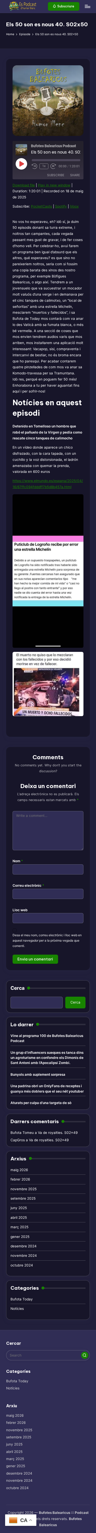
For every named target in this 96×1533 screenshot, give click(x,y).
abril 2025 (18, 1217)
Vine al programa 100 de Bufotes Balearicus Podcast (46, 1038)
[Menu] (87, 6)
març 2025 (19, 1227)
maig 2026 (19, 1170)
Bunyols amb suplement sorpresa (37, 1074)
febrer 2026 (20, 1179)
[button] (64, 6)
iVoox (74, 206)
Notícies (17, 1309)
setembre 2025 (23, 1198)
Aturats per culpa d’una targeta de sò (40, 1103)
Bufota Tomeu (22, 1133)
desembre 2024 (23, 1246)
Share (75, 175)
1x (44, 166)
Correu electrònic (28, 885)
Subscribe (55, 175)
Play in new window (54, 185)
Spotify (61, 206)
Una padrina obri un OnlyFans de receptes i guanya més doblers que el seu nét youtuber (47, 1088)
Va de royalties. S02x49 (58, 1133)
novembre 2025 (23, 1189)
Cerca (17, 988)
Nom (18, 861)
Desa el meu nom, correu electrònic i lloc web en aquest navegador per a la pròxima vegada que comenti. (47, 940)
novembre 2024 (23, 1255)
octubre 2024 (21, 1265)
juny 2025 (18, 1208)
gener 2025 (19, 1237)
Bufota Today (21, 1299)
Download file (24, 185)
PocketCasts (41, 206)
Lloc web (20, 910)
